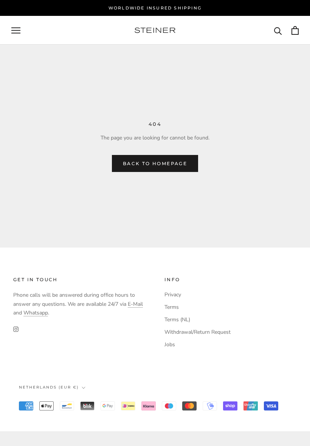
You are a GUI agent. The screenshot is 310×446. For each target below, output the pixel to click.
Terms (171, 307)
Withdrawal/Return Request (197, 332)
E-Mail (135, 304)
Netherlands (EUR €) (49, 387)
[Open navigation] (15, 30)
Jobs (169, 344)
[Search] (278, 30)
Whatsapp (35, 312)
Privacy (172, 294)
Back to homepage (155, 163)
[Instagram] (16, 329)
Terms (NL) (177, 319)
